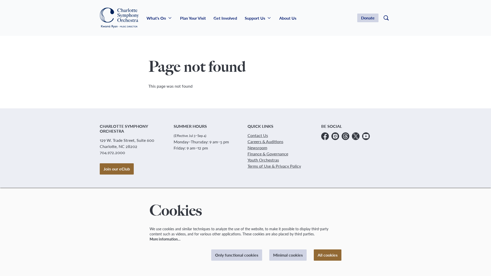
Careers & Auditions (265, 141)
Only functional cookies (236, 254)
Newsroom (257, 147)
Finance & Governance (268, 153)
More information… (165, 239)
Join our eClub (117, 168)
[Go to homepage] (119, 18)
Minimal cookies (288, 254)
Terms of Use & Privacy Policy (274, 166)
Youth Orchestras (263, 159)
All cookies (328, 254)
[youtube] (366, 136)
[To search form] (386, 18)
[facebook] (325, 136)
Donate (368, 17)
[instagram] (335, 136)
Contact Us (258, 135)
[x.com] (356, 136)
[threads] (345, 136)
